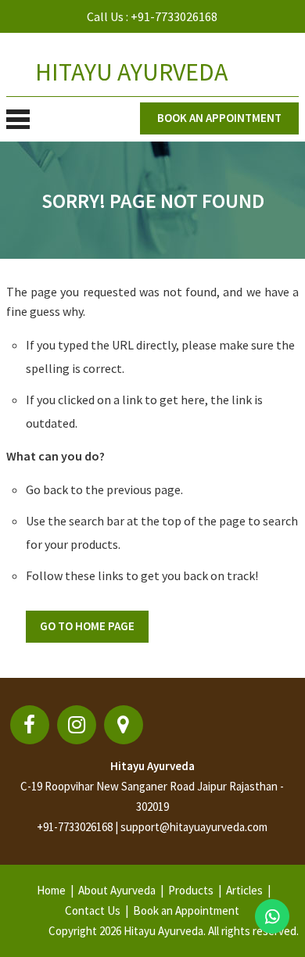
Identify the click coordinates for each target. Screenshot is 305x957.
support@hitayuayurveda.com (193, 826)
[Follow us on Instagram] (76, 724)
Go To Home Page (87, 625)
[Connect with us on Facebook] (29, 724)
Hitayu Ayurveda (152, 765)
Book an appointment (219, 117)
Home (51, 890)
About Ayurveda (117, 890)
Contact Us (92, 910)
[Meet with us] (123, 724)
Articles (244, 890)
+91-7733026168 (174, 16)
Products (191, 890)
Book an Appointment (186, 910)
